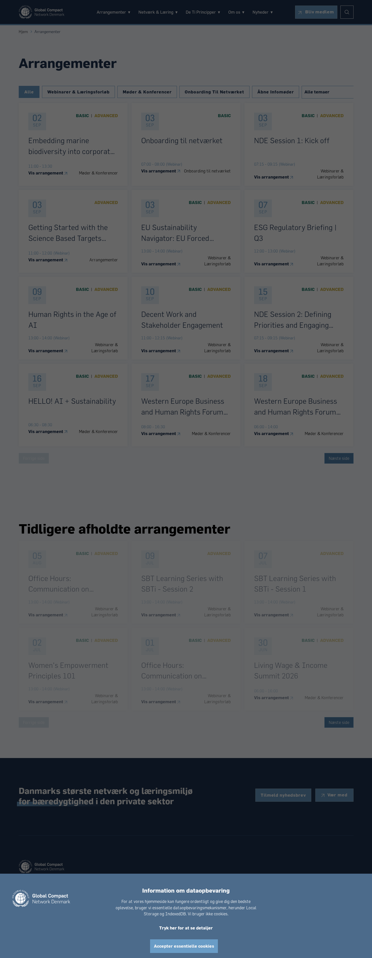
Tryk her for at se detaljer (186, 927)
